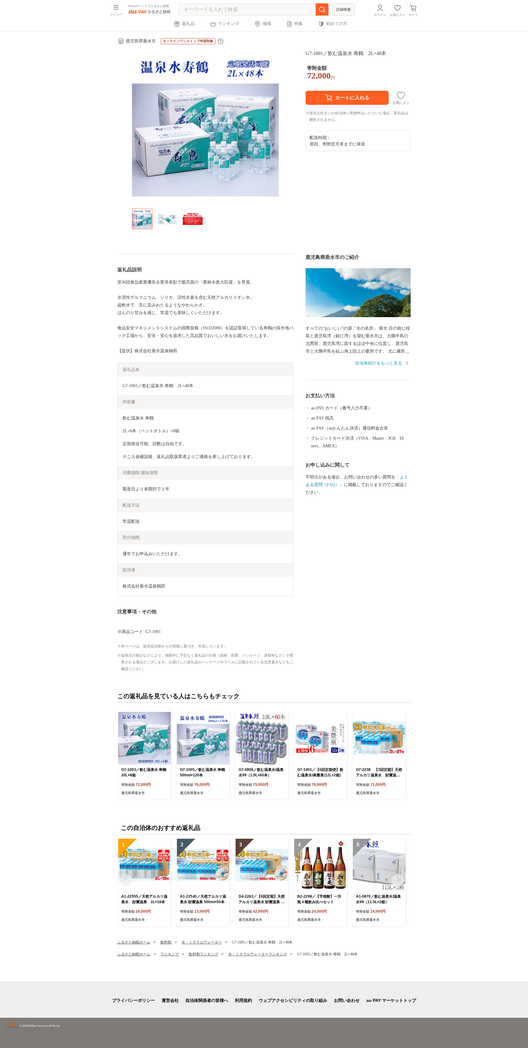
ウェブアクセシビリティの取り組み (293, 1000)
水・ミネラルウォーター (202, 942)
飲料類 (165, 942)
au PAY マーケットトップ (391, 1000)
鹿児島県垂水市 (141, 41)
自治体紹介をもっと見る (378, 363)
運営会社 (170, 1000)
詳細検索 (343, 9)
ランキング (228, 23)
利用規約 (243, 1000)
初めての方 (336, 23)
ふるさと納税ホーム (133, 942)
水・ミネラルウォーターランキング (257, 954)
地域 (266, 23)
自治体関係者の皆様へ (206, 1000)
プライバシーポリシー (133, 1000)
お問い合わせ (347, 1000)
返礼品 (188, 23)
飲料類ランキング (203, 954)
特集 (298, 23)
